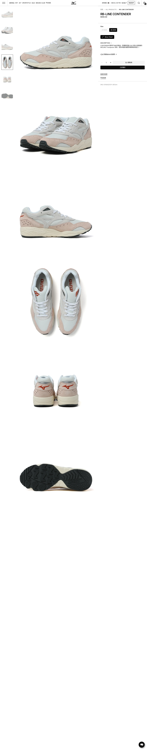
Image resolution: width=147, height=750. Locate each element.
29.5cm (113, 30)
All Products (111, 9)
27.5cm (104, 30)
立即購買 (122, 67)
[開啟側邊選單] (3, 3)
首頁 (101, 9)
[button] (138, 3)
